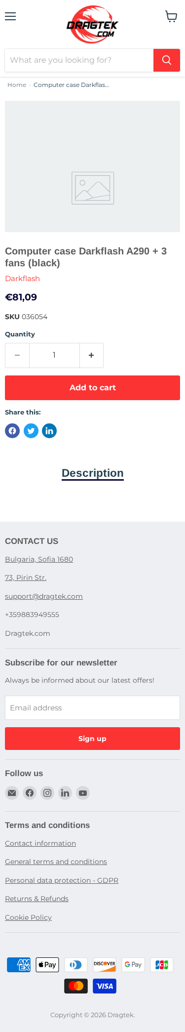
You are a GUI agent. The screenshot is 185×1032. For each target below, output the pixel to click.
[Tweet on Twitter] (31, 430)
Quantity (20, 334)
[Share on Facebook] (12, 430)
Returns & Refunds (37, 898)
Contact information (40, 843)
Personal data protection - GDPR (61, 880)
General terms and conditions (56, 861)
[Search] (166, 60)
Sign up (92, 738)
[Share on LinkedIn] (49, 430)
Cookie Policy (28, 917)
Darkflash (22, 278)
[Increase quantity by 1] (92, 355)
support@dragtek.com (44, 596)
